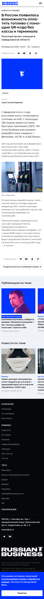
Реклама (6, 470)
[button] (40, 3)
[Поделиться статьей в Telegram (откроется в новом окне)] (18, 53)
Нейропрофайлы (10, 444)
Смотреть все (8, 509)
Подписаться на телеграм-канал (21, 267)
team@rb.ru (7, 530)
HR (2, 503)
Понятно (22, 593)
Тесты (4, 458)
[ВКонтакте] (10, 536)
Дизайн (5, 498)
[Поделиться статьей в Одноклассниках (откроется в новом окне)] (30, 53)
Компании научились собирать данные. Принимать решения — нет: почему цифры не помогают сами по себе (18, 324)
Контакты (6, 418)
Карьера (6, 489)
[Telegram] (3, 536)
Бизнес (16, 10)
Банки (4, 480)
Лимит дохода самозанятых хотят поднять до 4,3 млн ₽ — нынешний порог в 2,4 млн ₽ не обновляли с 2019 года (17, 383)
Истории (6, 435)
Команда (6, 409)
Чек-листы (7, 454)
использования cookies (14, 579)
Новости (6, 10)
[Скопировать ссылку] (35, 53)
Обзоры (5, 449)
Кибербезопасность (12, 494)
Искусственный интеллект (15, 475)
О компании (7, 414)
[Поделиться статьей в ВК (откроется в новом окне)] (24, 53)
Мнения (5, 440)
